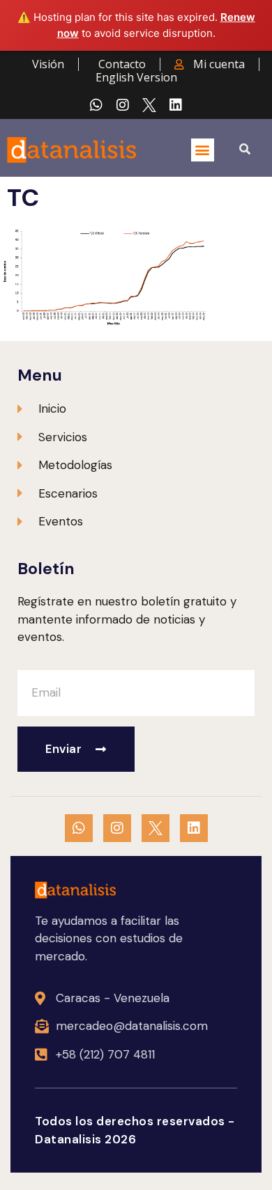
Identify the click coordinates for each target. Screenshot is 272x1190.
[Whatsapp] (96, 105)
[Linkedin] (176, 105)
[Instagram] (123, 105)
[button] (202, 149)
